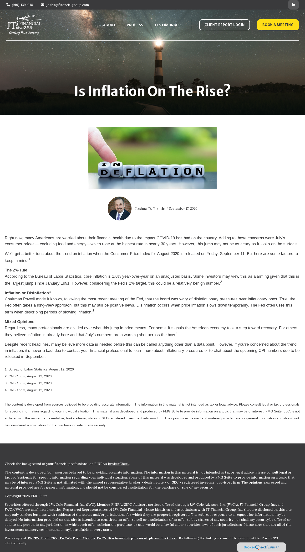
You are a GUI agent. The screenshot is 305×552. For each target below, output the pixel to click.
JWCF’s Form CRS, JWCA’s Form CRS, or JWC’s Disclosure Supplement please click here (102, 538)
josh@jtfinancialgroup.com (67, 5)
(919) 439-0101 (23, 5)
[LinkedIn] (293, 5)
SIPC (128, 504)
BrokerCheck (118, 464)
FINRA (116, 504)
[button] (109, 25)
